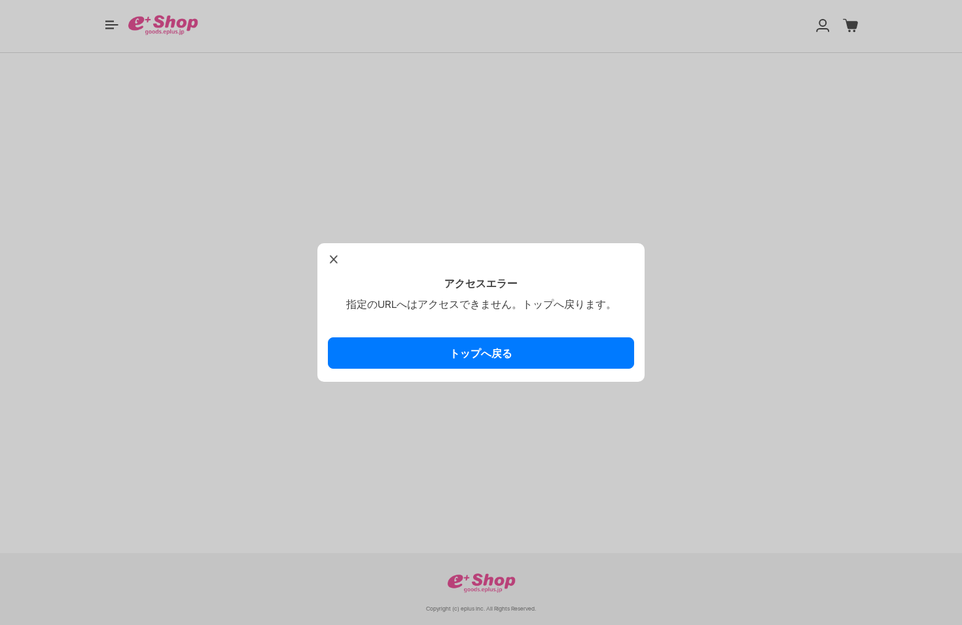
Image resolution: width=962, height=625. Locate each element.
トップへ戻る (481, 353)
